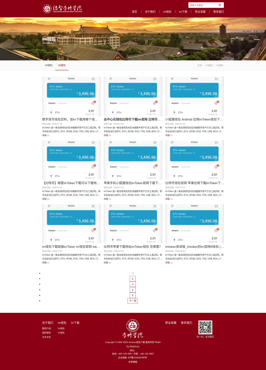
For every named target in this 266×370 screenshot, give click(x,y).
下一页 (132, 301)
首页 (134, 11)
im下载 (183, 11)
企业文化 (46, 336)
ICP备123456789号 (137, 357)
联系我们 (218, 11)
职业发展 (200, 11)
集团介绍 (46, 328)
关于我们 (150, 11)
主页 (199, 65)
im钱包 (167, 11)
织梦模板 (133, 361)
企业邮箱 (122, 357)
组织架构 (46, 332)
